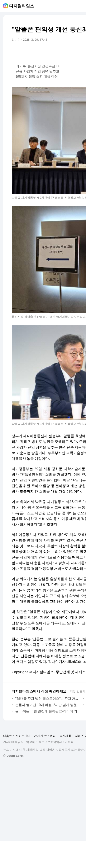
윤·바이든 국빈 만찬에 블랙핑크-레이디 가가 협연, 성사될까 (48, 711)
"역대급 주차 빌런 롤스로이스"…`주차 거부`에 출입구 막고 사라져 (48, 698)
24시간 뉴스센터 (45, 736)
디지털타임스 (21, 6)
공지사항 (65, 736)
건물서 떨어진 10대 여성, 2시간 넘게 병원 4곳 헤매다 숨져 (48, 704)
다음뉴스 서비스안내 (16, 736)
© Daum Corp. (13, 755)
